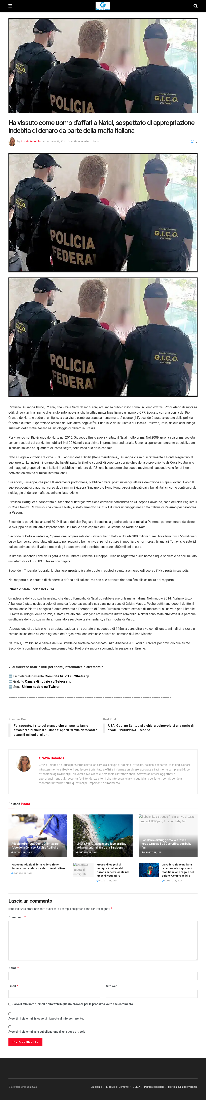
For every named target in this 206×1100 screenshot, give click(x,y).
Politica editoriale (154, 1086)
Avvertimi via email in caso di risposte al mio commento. (46, 1018)
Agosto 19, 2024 (56, 141)
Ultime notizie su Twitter (41, 687)
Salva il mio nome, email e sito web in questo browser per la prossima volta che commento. (73, 1004)
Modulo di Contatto (117, 1086)
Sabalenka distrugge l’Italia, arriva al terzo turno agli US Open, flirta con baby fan (166, 843)
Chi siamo (96, 1086)
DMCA (136, 1086)
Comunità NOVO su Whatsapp (67, 676)
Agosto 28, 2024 (107, 880)
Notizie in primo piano (85, 141)
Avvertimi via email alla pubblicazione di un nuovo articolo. (47, 1031)
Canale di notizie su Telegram (47, 681)
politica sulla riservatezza (183, 1086)
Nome (13, 968)
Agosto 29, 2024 (87, 852)
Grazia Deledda (31, 141)
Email (13, 986)
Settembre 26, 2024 (24, 852)
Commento (17, 917)
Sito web (111, 986)
